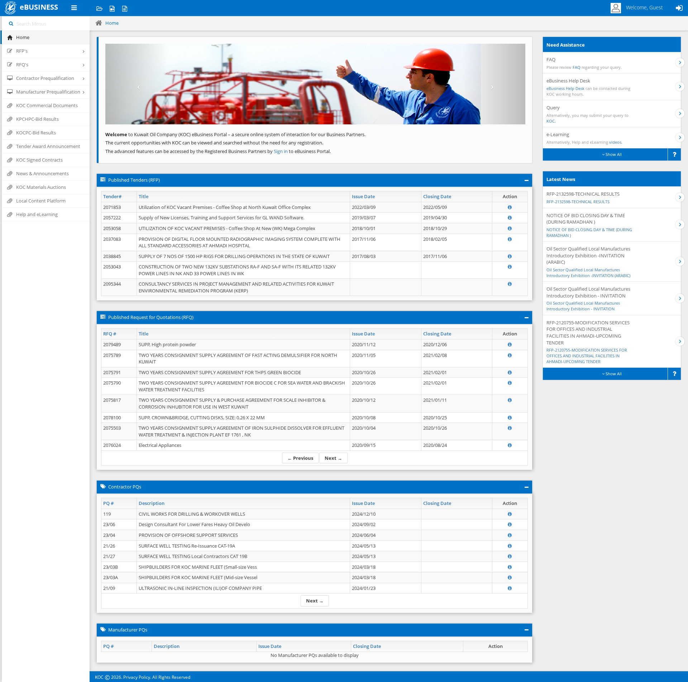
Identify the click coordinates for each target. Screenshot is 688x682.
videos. (615, 142)
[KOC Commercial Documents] (99, 8)
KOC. (551, 121)
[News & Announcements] (124, 8)
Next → (333, 458)
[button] (136, 84)
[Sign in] (679, 8)
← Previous (300, 458)
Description (151, 503)
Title (143, 196)
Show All (613, 154)
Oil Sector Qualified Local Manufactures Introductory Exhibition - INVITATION (583, 305)
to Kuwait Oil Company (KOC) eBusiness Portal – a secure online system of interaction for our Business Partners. (235, 134)
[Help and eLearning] (112, 8)
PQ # (108, 503)
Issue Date (363, 196)
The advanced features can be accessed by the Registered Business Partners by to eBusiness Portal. (218, 151)
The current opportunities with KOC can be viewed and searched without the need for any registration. (214, 142)
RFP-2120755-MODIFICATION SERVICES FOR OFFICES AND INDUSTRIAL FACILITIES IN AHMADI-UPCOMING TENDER (586, 355)
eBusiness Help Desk (565, 88)
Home (112, 23)
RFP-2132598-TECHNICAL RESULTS (578, 201)
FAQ (576, 67)
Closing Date (437, 196)
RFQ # (109, 333)
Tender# (112, 196)
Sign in (281, 151)
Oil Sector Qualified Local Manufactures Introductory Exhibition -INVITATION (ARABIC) (588, 272)
